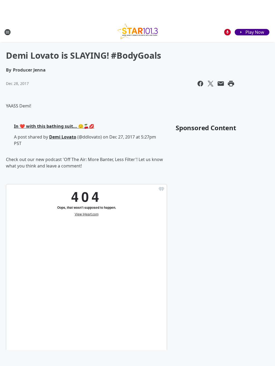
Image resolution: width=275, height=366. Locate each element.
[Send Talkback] (227, 32)
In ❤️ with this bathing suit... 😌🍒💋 (54, 126)
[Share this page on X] (210, 83)
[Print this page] (231, 83)
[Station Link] (137, 32)
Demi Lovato (62, 137)
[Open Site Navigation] (7, 32)
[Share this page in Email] (221, 83)
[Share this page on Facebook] (200, 83)
